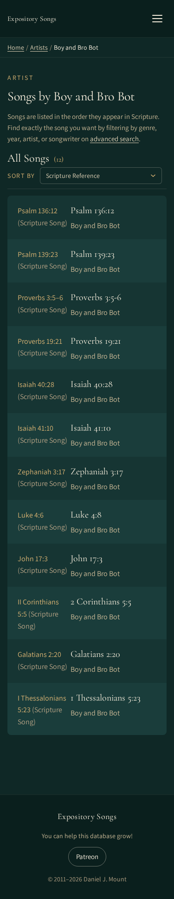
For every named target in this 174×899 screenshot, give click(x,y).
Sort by (21, 175)
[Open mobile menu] (157, 18)
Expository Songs (87, 816)
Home (15, 47)
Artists (39, 47)
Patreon (87, 856)
